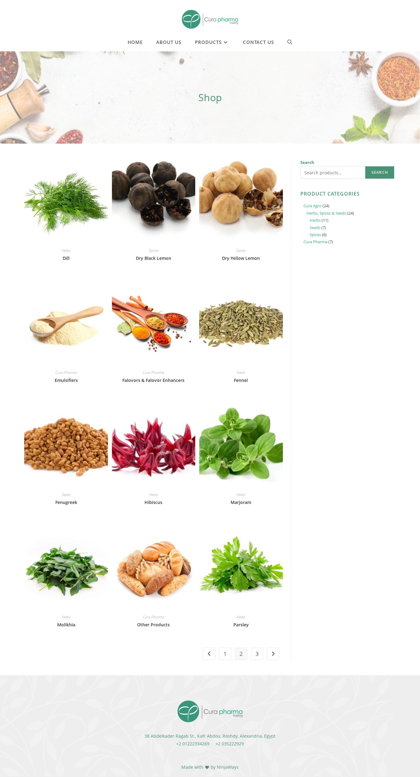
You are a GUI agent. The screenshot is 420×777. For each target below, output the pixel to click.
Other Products (153, 625)
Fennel (241, 380)
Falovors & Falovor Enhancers (153, 380)
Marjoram (241, 502)
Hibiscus (153, 502)
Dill (66, 258)
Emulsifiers (66, 380)
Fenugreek (66, 502)
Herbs (66, 250)
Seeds (241, 372)
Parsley (241, 625)
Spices (153, 250)
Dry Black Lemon (153, 258)
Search (307, 162)
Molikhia (66, 625)
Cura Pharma (66, 372)
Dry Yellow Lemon (241, 258)
